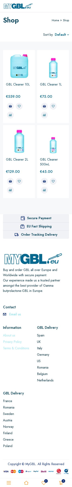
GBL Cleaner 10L (18, 84)
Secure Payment (39, 218)
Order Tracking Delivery (39, 234)
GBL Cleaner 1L (51, 84)
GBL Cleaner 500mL (49, 162)
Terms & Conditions (16, 348)
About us (9, 335)
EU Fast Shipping (39, 226)
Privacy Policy (12, 341)
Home (55, 20)
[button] (10, 106)
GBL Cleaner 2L (17, 159)
